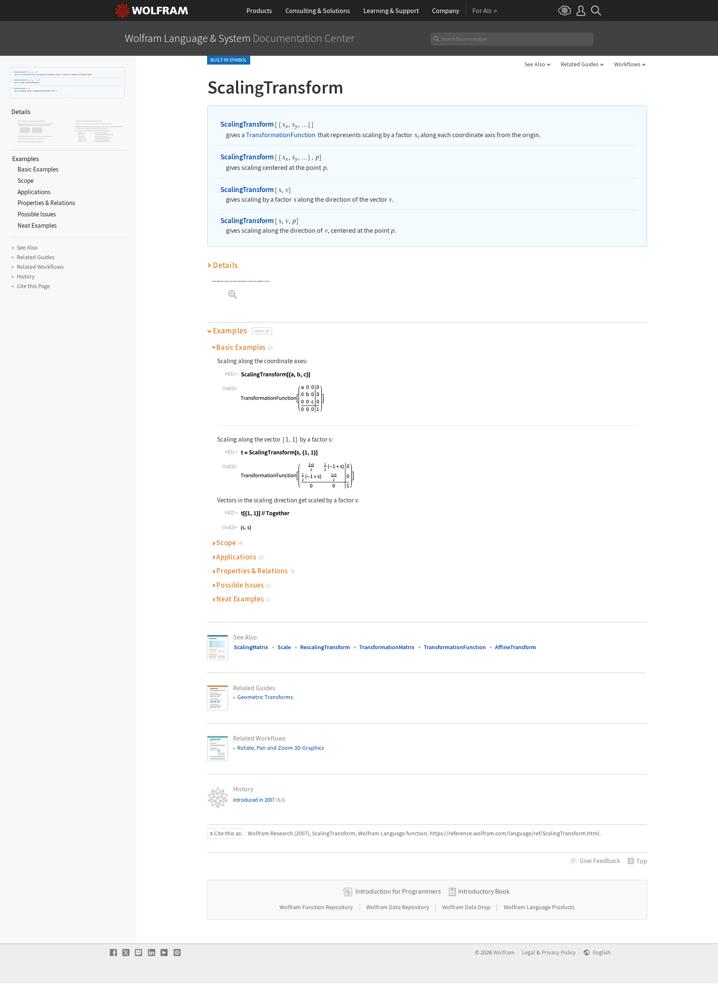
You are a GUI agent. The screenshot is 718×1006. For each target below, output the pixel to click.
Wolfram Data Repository (398, 907)
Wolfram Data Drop (467, 907)
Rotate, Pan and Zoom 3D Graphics (280, 747)
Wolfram (504, 952)
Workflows (627, 64)
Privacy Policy (559, 952)
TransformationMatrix (387, 647)
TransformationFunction (28, 74)
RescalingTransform (325, 647)
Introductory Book (484, 891)
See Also (534, 64)
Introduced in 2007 (259, 799)
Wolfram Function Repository (317, 907)
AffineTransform (515, 647)
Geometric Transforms (265, 697)
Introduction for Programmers (398, 891)
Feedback (600, 860)
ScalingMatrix (251, 647)
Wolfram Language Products (539, 907)
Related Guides (580, 64)
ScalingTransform (19, 72)
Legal (528, 952)
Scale (284, 647)
